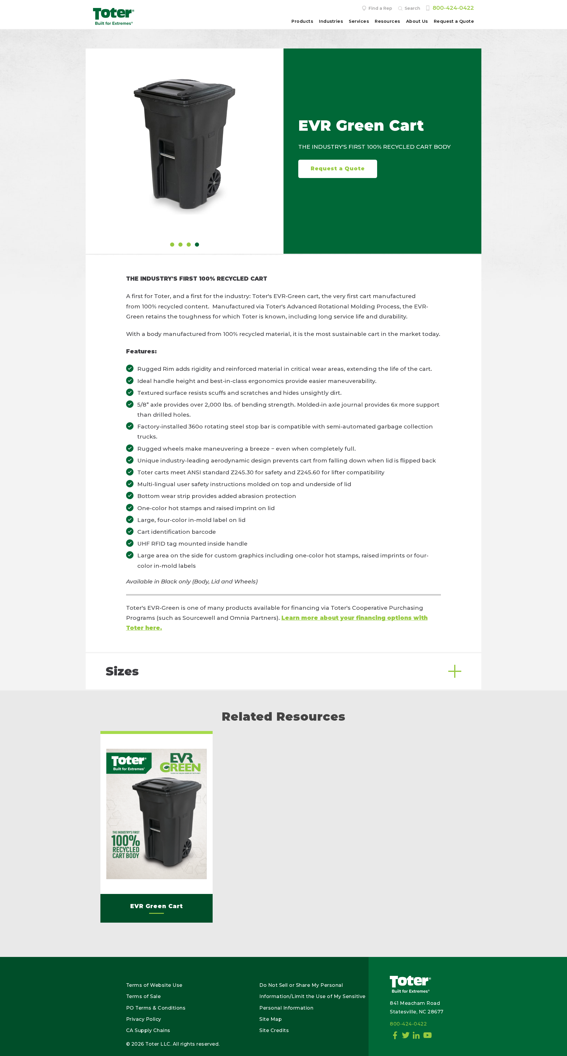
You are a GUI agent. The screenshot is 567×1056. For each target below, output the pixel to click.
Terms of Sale (143, 996)
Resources (387, 21)
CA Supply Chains (148, 1030)
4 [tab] (197, 244)
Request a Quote (454, 21)
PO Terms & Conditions (156, 1008)
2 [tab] (180, 244)
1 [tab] (172, 244)
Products (302, 21)
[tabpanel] (184, 146)
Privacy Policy (143, 1019)
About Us (417, 21)
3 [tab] (189, 244)
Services (359, 21)
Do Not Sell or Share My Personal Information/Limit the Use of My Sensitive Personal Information (312, 996)
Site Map (270, 1019)
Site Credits (274, 1030)
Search (412, 8)
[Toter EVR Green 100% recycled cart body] (184, 146)
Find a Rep (380, 8)
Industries (331, 21)
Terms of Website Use (154, 985)
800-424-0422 (453, 7)
